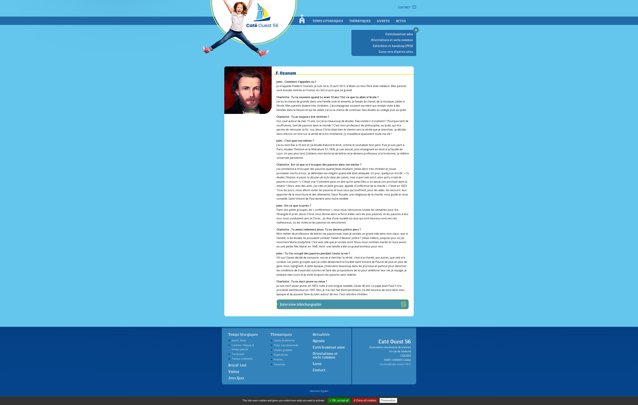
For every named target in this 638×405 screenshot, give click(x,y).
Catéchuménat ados (399, 34)
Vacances (279, 364)
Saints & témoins (284, 340)
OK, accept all (340, 400)
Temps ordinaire (242, 358)
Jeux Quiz (236, 378)
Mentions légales (319, 391)
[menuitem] (302, 19)
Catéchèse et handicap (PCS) (393, 46)
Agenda (319, 341)
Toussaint (238, 354)
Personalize (388, 400)
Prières (278, 359)
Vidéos (233, 371)
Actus (401, 21)
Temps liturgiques (328, 21)
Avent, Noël (239, 340)
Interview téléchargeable (300, 304)
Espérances (281, 355)
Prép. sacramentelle (286, 345)
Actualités (321, 334)
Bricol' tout (237, 365)
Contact (319, 370)
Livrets (383, 21)
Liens (317, 363)
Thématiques (360, 21)
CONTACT (404, 7)
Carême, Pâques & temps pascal (243, 347)
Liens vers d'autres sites (396, 52)
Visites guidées (283, 350)
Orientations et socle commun (392, 40)
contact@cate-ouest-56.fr (395, 364)
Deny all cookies (366, 400)
